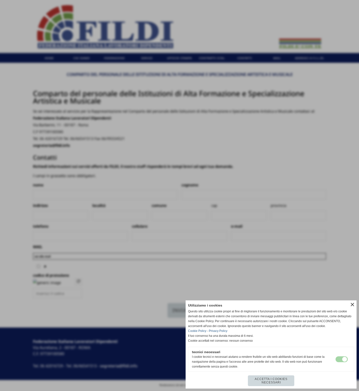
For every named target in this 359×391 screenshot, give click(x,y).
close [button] (352, 304)
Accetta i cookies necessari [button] (271, 380)
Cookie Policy (197, 331)
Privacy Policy (218, 331)
